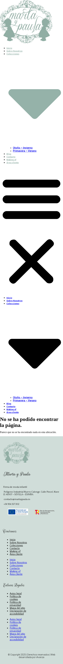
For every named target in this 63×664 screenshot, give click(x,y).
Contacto (10, 157)
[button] (31, 230)
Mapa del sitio (17, 608)
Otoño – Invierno (23, 147)
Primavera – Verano (25, 150)
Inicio (9, 48)
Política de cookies (15, 598)
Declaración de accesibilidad (18, 612)
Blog (8, 154)
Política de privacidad (15, 604)
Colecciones (16, 545)
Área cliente (12, 162)
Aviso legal (16, 593)
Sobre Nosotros (14, 51)
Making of (11, 160)
